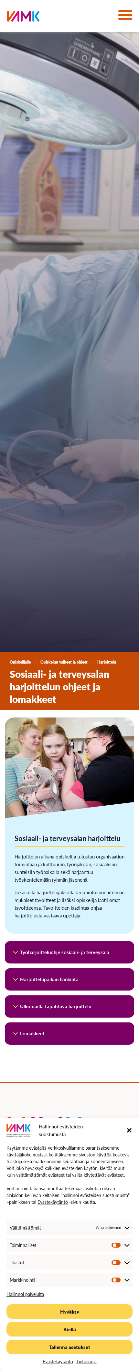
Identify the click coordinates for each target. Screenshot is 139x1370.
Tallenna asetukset (69, 1347)
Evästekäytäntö (52, 1202)
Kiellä (69, 1329)
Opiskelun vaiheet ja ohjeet (64, 662)
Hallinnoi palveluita (25, 1294)
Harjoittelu (106, 662)
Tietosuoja (86, 1361)
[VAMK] (23, 17)
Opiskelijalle (20, 662)
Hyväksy (69, 1311)
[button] (129, 1130)
